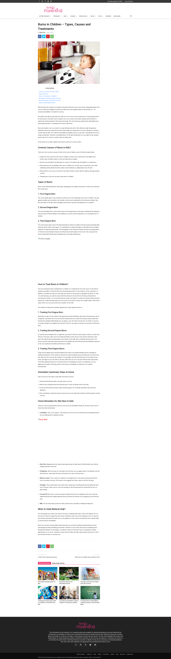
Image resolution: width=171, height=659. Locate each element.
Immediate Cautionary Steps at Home (50, 98)
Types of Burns (43, 94)
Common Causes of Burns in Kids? (49, 91)
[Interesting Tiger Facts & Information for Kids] (69, 573)
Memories (108, 16)
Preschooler (83, 16)
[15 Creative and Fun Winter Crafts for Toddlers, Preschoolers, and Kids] (69, 592)
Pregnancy (56, 16)
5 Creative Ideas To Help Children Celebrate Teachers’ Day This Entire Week (90, 602)
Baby (65, 16)
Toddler (72, 16)
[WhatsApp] (52, 36)
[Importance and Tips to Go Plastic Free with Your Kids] (90, 573)
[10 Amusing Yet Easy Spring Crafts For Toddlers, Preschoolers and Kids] (47, 592)
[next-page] (42, 608)
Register (130, 1)
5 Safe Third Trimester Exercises (47, 557)
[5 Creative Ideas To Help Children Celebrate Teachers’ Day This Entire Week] (90, 592)
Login (126, 1)
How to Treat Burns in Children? (48, 96)
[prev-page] (39, 608)
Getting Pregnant (44, 16)
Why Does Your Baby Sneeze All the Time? (87, 557)
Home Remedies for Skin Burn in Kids (49, 100)
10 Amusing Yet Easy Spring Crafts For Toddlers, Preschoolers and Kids (47, 602)
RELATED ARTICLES (44, 563)
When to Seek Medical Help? (47, 102)
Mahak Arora (42, 32)
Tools (100, 16)
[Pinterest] (45, 1)
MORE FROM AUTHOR (58, 563)
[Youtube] (51, 1)
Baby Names (117, 16)
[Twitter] (48, 1)
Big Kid (92, 16)
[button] (131, 16)
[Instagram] (42, 1)
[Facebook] (39, 1)
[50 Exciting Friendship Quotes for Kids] (47, 573)
